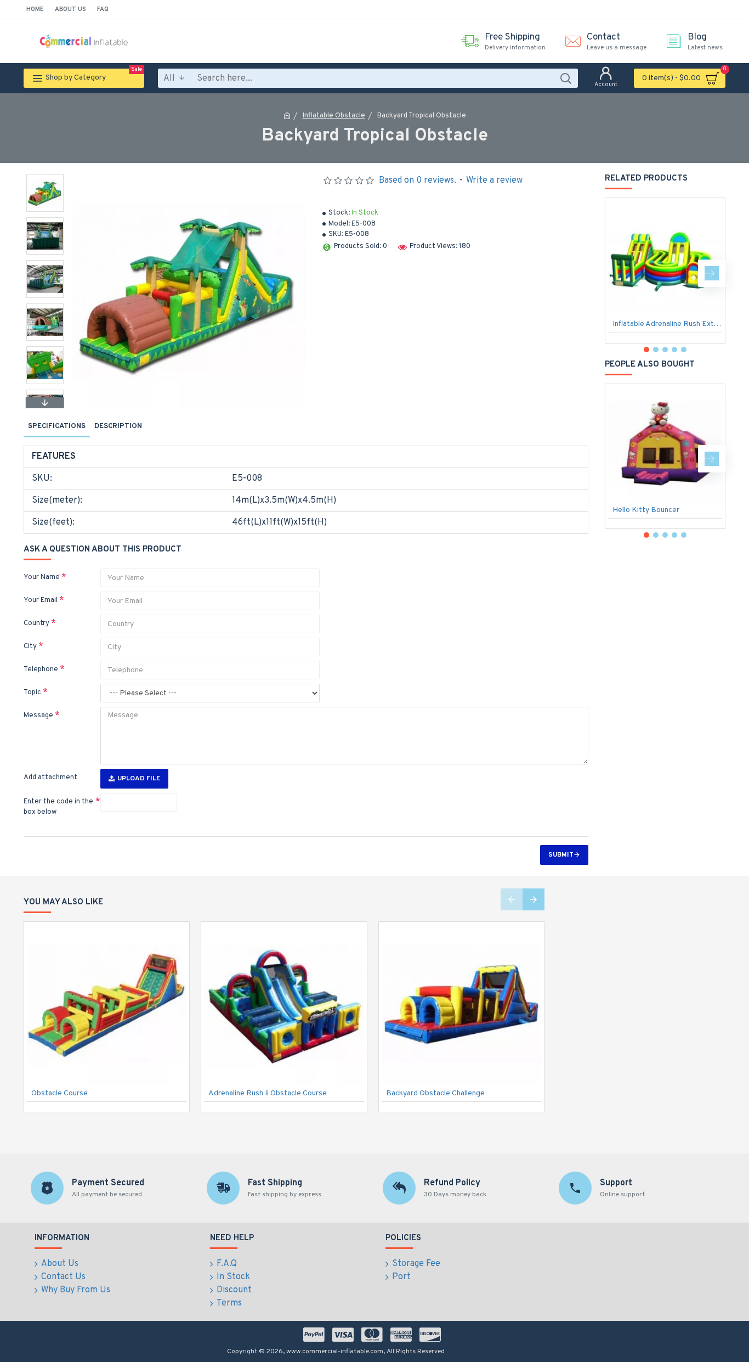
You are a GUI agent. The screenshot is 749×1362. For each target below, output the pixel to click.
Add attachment (50, 777)
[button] (45, 176)
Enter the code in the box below (58, 807)
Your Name (42, 577)
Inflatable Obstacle (334, 115)
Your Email (41, 600)
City (30, 646)
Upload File (138, 778)
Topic (32, 692)
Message (38, 715)
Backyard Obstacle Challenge (435, 1093)
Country (36, 623)
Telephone (41, 669)
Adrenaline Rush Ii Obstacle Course (267, 1093)
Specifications (57, 426)
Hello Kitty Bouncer (645, 510)
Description (118, 426)
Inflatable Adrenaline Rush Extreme (667, 324)
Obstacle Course (59, 1093)
